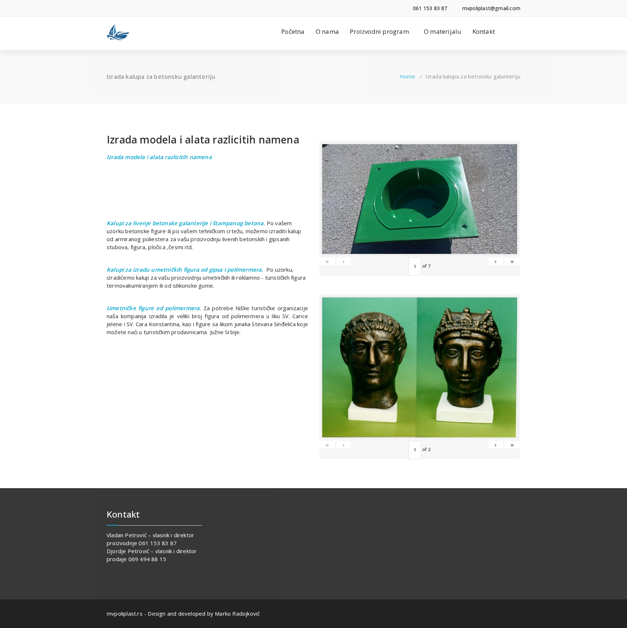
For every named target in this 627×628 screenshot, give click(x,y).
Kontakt (483, 31)
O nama (327, 31)
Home (407, 76)
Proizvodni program (379, 31)
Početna (292, 31)
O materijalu (442, 31)
